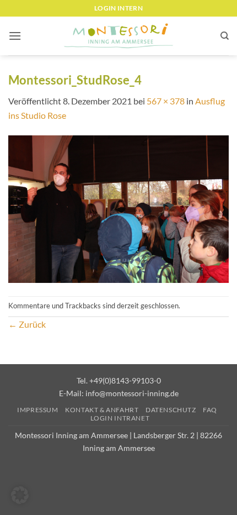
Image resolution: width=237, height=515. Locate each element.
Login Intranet (120, 418)
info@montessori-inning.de (132, 393)
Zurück (27, 324)
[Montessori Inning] (118, 36)
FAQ (210, 410)
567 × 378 (166, 101)
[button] (14, 35)
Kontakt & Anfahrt (101, 410)
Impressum (37, 410)
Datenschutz (171, 410)
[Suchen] (224, 35)
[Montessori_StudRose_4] (118, 208)
